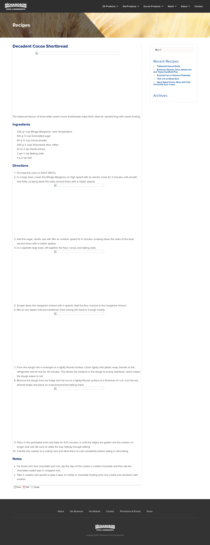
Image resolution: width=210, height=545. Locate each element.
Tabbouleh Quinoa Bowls (168, 66)
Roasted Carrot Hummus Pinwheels (174, 75)
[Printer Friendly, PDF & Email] (26, 487)
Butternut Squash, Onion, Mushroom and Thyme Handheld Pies (172, 71)
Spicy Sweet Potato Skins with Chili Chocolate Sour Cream (171, 83)
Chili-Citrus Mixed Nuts (168, 79)
